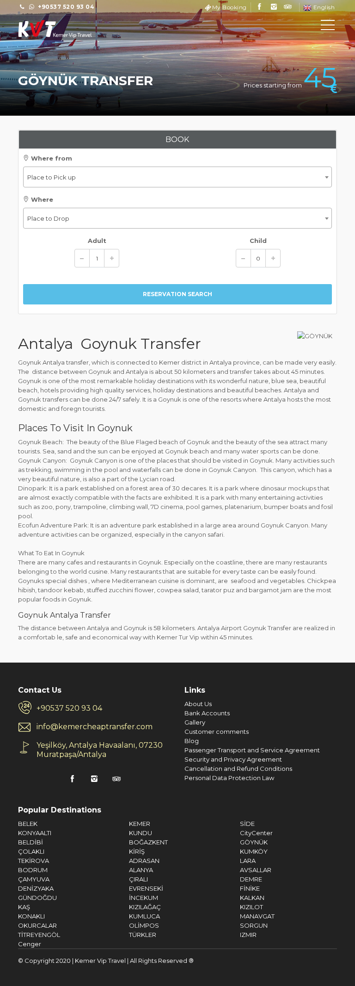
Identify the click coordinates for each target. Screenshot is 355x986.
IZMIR (248, 934)
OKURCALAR (37, 925)
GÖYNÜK (254, 842)
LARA (248, 860)
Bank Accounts (207, 713)
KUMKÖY (254, 851)
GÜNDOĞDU (37, 897)
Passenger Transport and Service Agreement (252, 750)
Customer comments (216, 731)
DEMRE (251, 879)
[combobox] (177, 177)
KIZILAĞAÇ (145, 907)
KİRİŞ (137, 851)
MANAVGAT (257, 916)
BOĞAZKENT (148, 842)
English (323, 7)
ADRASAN (144, 860)
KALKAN (252, 897)
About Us (198, 703)
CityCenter (256, 833)
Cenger (29, 944)
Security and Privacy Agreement (233, 759)
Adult (97, 240)
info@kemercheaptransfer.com (95, 726)
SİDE (247, 823)
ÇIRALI (138, 879)
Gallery (194, 722)
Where (41, 199)
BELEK (27, 823)
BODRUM (33, 870)
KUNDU (140, 833)
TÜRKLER (142, 934)
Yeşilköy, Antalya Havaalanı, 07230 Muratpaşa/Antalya (100, 750)
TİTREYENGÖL (39, 934)
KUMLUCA (144, 916)
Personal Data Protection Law (229, 777)
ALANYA (141, 870)
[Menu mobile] (328, 27)
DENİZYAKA (36, 888)
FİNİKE (250, 888)
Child (258, 240)
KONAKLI (31, 916)
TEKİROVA (33, 860)
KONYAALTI (34, 833)
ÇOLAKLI (31, 851)
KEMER (139, 823)
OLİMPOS (144, 925)
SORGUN (254, 925)
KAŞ (24, 907)
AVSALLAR (255, 870)
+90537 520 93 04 (69, 708)
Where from (50, 158)
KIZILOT (251, 907)
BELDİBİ (30, 842)
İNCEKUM (143, 897)
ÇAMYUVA (33, 879)
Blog (191, 740)
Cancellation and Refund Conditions (238, 768)
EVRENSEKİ (146, 888)
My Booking (229, 7)
